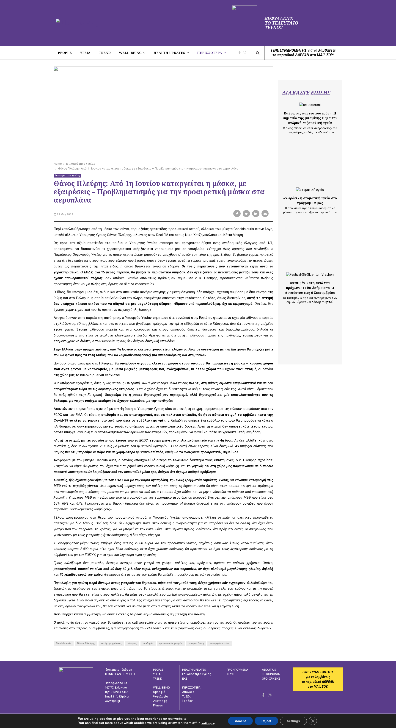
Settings (293, 721)
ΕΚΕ (184, 678)
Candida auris (63, 643)
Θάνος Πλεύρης (86, 643)
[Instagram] (245, 53)
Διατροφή (160, 701)
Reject (266, 721)
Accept (240, 721)
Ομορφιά (159, 692)
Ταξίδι (186, 696)
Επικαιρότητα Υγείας (67, 175)
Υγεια (85, 52)
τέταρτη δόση (196, 643)
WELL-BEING (130, 52)
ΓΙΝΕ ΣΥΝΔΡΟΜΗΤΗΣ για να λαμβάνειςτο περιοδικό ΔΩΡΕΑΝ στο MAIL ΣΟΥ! (303, 52)
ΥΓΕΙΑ (157, 674)
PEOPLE (65, 52)
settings (207, 723)
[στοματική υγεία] (310, 189)
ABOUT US (269, 669)
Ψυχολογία (160, 696)
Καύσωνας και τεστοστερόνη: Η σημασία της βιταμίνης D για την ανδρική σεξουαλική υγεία (310, 118)
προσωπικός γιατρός (171, 643)
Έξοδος (187, 701)
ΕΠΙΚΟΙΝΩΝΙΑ (271, 674)
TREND (105, 52)
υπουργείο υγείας (219, 643)
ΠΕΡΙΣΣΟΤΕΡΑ (209, 52)
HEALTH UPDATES (169, 52)
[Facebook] (241, 53)
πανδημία (148, 643)
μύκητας (132, 643)
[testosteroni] (310, 105)
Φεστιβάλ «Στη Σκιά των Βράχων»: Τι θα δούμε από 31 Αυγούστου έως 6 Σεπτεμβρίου (310, 288)
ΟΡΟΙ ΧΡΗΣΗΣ (271, 678)
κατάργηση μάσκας (111, 643)
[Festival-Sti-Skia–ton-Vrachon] (310, 274)
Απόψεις (188, 692)
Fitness (158, 705)
